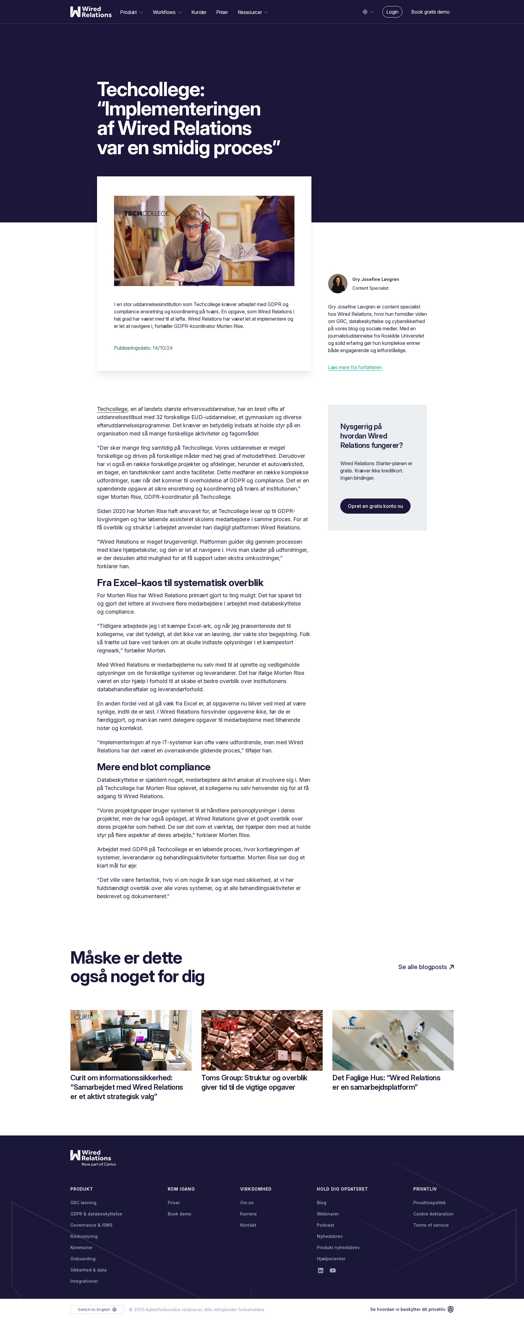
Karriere (248, 1213)
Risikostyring (84, 1236)
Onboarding (83, 1258)
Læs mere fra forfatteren (355, 367)
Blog (321, 1202)
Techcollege (112, 409)
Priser (222, 12)
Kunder (198, 12)
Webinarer (328, 1213)
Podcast (325, 1225)
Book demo (179, 1213)
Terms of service (431, 1225)
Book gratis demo (430, 12)
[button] (131, 12)
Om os (247, 1202)
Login (392, 12)
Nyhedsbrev (330, 1236)
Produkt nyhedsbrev (338, 1247)
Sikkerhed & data (88, 1269)
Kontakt (248, 1225)
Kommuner (81, 1247)
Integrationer (84, 1281)
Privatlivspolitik (429, 1202)
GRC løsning (83, 1202)
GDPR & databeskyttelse (96, 1213)
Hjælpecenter (331, 1258)
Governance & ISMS (91, 1225)
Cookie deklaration (433, 1213)
